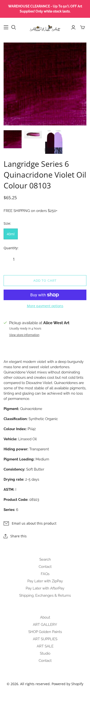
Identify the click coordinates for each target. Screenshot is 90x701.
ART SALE (45, 646)
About (45, 617)
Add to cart (44, 280)
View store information (24, 335)
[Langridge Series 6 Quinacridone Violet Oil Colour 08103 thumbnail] (13, 139)
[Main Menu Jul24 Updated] (6, 27)
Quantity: (11, 248)
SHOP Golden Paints (45, 632)
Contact (45, 567)
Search (45, 559)
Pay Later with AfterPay (45, 588)
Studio (45, 653)
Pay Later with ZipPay (45, 581)
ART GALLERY (45, 624)
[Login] (73, 27)
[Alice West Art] (45, 26)
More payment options (45, 306)
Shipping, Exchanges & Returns (45, 595)
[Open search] (13, 27)
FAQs (45, 574)
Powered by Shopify (67, 684)
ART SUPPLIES (45, 639)
